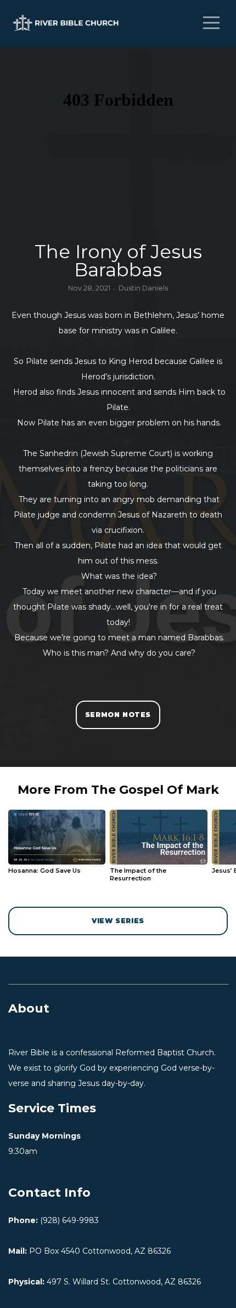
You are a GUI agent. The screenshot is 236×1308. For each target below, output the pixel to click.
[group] (56, 846)
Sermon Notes (118, 714)
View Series (118, 921)
